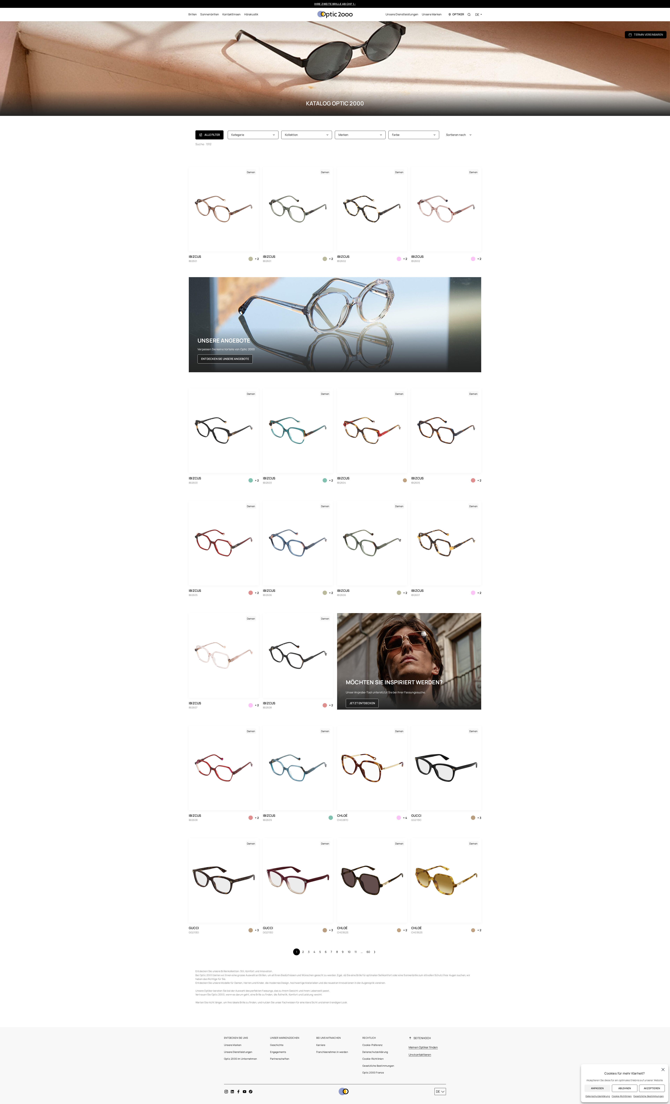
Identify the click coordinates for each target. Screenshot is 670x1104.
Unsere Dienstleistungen (402, 14)
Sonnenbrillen (209, 14)
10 (349, 952)
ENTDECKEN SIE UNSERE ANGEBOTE (225, 359)
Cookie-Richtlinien (373, 1058)
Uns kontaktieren (420, 1055)
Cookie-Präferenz (372, 1045)
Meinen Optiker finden (423, 1047)
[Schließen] (663, 1069)
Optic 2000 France (373, 1072)
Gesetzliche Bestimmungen (378, 1065)
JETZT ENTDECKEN (362, 703)
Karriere (320, 1045)
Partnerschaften (279, 1058)
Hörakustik (251, 14)
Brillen (192, 14)
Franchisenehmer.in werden (332, 1052)
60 (368, 952)
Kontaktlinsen (231, 14)
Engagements (278, 1052)
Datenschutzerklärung (375, 1052)
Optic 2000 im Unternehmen (240, 1058)
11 (356, 952)
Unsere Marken (432, 14)
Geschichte (276, 1045)
